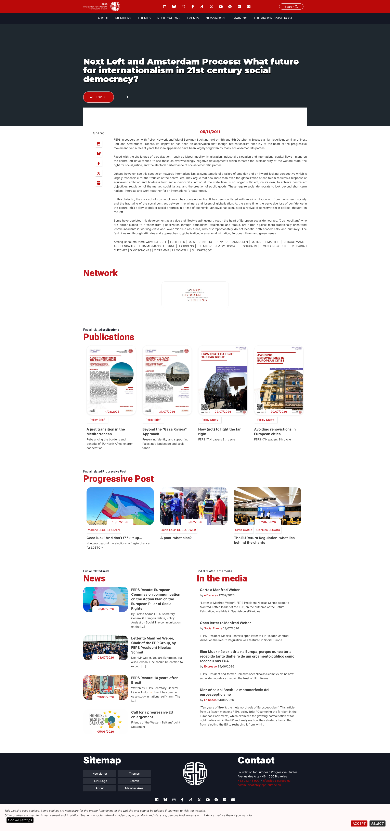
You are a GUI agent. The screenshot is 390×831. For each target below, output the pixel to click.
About (103, 18)
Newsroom (215, 18)
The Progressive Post (273, 18)
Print (98, 183)
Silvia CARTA (243, 530)
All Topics (98, 97)
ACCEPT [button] (359, 823)
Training (239, 18)
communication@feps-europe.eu (259, 785)
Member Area (134, 788)
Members (123, 18)
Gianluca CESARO (268, 530)
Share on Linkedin (98, 144)
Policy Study (210, 419)
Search (290, 6)
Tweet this (98, 173)
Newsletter (99, 773)
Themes (144, 18)
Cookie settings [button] (20, 820)
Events (193, 18)
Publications (168, 18)
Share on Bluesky (98, 153)
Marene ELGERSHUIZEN (104, 530)
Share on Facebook (98, 163)
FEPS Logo (100, 781)
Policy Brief (97, 419)
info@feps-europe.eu (276, 780)
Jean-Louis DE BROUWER (178, 530)
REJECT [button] (377, 823)
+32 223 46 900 (249, 780)
